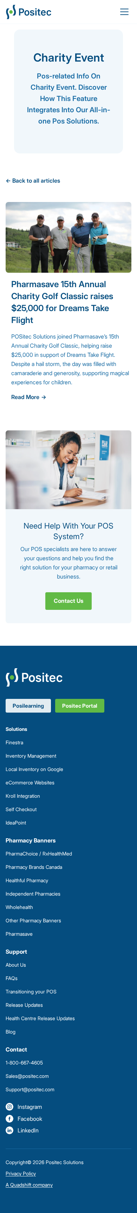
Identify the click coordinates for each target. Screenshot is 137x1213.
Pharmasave (19, 934)
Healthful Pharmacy (27, 880)
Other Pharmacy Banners (33, 920)
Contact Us (68, 600)
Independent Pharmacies (33, 894)
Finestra (14, 742)
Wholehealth (19, 907)
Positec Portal (79, 705)
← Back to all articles (33, 180)
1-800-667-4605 (24, 1063)
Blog (10, 1032)
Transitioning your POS (31, 991)
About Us (16, 965)
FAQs (12, 978)
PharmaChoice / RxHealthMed (39, 854)
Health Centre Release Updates (40, 1018)
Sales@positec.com (27, 1076)
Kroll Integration (23, 796)
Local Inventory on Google (34, 769)
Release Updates (24, 1005)
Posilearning (28, 705)
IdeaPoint (16, 823)
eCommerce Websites (30, 782)
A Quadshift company (29, 1185)
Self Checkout (21, 809)
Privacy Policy (21, 1173)
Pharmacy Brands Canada (34, 867)
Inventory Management (31, 756)
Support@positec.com (30, 1089)
